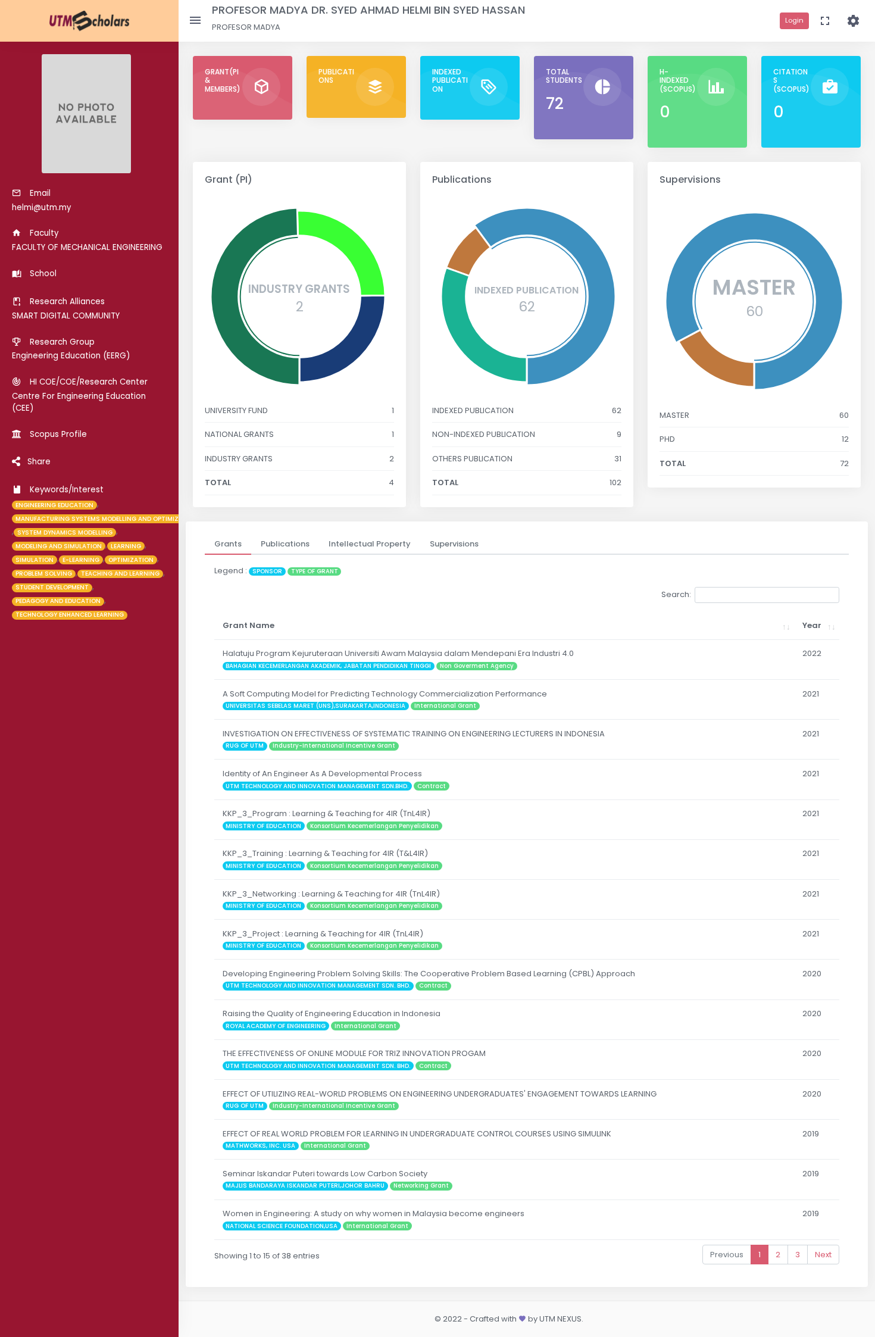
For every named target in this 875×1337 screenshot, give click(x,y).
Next (823, 1254)
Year (811, 625)
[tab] (228, 544)
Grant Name (248, 625)
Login (794, 20)
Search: (676, 594)
